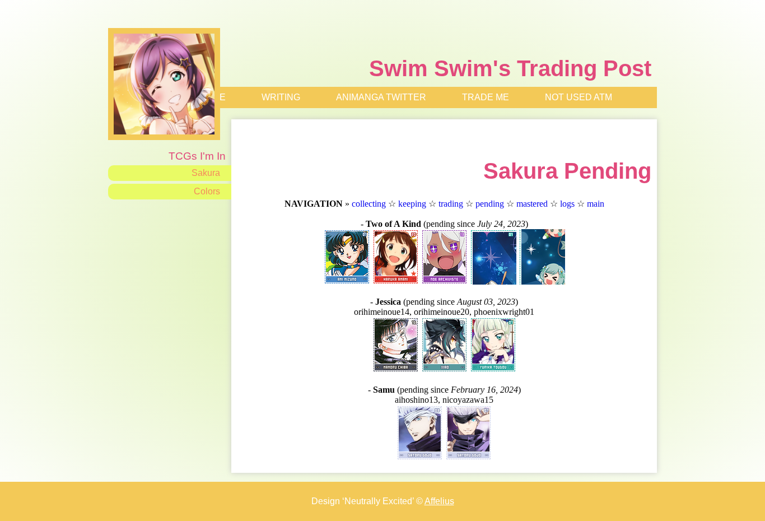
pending (489, 203)
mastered (532, 203)
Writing (281, 97)
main (595, 203)
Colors (207, 191)
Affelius (439, 501)
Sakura (206, 173)
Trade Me (485, 97)
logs (567, 203)
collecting (369, 203)
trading (451, 203)
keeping (412, 203)
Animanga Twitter (381, 97)
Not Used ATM (578, 97)
